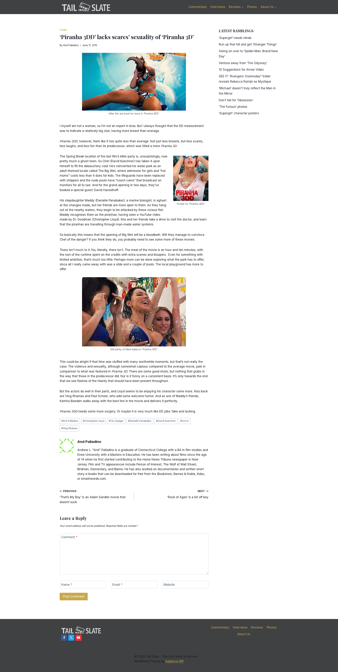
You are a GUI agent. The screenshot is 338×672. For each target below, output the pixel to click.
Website (169, 584)
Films (63, 30)
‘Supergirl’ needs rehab (235, 38)
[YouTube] (79, 638)
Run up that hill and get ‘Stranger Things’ (248, 44)
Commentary (198, 7)
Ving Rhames (69, 428)
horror (184, 420)
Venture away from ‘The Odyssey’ (243, 63)
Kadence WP (174, 661)
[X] (71, 638)
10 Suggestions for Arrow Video (241, 69)
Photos (252, 7)
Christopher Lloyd (93, 420)
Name (66, 584)
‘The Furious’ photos (233, 106)
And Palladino (71, 45)
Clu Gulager (116, 420)
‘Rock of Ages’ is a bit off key (187, 494)
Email (117, 584)
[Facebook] (64, 638)
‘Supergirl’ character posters (239, 113)
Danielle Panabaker (139, 420)
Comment (69, 537)
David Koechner (166, 420)
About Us (243, 634)
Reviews (257, 627)
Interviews (218, 7)
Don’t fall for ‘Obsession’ (236, 100)
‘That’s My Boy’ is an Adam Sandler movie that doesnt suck (93, 497)
